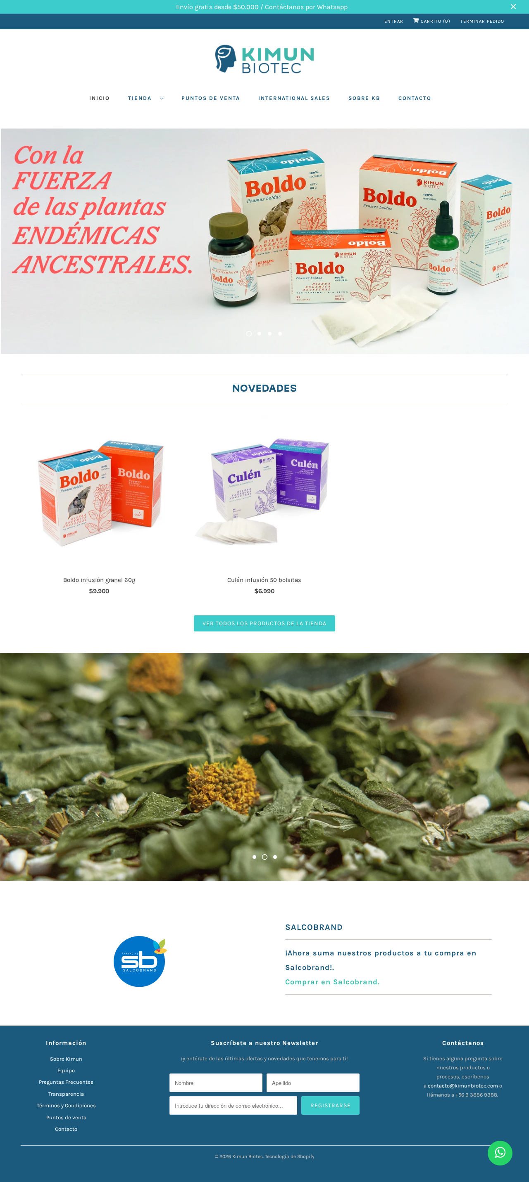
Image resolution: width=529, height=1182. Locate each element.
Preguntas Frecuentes (66, 1082)
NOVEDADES (264, 388)
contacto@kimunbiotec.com (463, 1086)
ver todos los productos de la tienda (264, 623)
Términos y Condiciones (66, 1105)
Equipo (66, 1070)
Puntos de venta (210, 98)
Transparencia (66, 1094)
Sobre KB (364, 98)
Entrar (393, 21)
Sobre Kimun (66, 1059)
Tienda (142, 98)
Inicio (99, 98)
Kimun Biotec (247, 1156)
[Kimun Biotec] (264, 61)
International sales (294, 98)
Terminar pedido (482, 21)
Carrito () (434, 21)
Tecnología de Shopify (290, 1156)
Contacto (414, 98)
